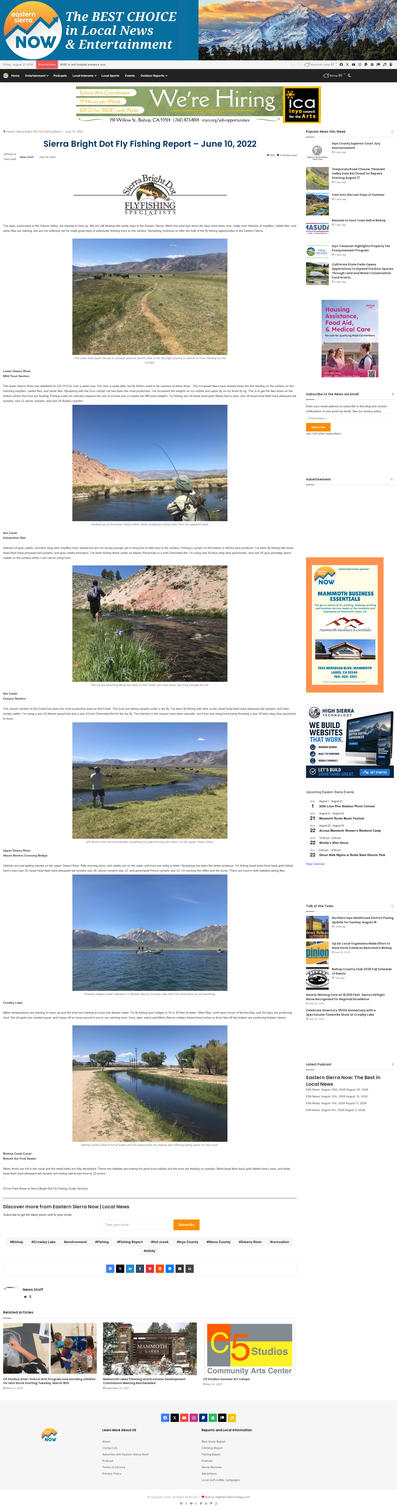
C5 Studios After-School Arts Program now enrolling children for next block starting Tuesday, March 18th (49, 1381)
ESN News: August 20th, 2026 (326, 1089)
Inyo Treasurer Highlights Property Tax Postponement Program (361, 248)
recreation (280, 1242)
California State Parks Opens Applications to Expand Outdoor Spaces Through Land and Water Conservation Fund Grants (362, 271)
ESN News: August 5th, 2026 (325, 1110)
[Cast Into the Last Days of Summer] (317, 204)
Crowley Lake (44, 1242)
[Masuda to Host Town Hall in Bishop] (317, 229)
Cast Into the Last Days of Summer (358, 195)
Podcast (107, 1460)
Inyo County (188, 1242)
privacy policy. (373, 411)
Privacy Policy (111, 1473)
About (106, 1441)
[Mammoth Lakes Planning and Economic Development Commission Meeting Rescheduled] (150, 1348)
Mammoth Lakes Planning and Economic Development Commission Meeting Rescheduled (144, 1381)
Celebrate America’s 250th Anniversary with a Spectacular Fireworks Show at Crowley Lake (341, 1012)
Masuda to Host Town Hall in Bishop (359, 220)
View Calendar (315, 864)
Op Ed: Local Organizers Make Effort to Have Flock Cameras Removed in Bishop (362, 945)
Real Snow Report (213, 1441)
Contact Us (109, 1448)
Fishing (103, 1242)
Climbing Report (212, 1448)
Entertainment (35, 75)
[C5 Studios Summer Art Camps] (250, 1348)
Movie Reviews (212, 1467)
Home (15, 75)
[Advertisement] (350, 518)
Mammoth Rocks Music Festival (341, 818)
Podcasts (60, 75)
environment (76, 1242)
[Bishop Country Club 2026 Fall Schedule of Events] (317, 978)
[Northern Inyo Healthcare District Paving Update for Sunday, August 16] (317, 927)
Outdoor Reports (152, 75)
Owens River (251, 1242)
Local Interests (83, 75)
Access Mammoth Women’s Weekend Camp (350, 830)
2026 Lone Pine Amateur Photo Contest (347, 806)
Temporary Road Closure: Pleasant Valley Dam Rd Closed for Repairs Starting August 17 (358, 173)
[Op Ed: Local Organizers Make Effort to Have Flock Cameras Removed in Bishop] (317, 952)
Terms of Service (113, 1467)
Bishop (17, 1242)
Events (130, 75)
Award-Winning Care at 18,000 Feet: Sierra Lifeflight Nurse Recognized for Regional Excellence (345, 997)
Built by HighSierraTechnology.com (227, 1497)
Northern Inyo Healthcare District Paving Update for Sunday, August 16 (362, 920)
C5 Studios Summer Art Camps (226, 1379)
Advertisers (209, 1473)
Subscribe (186, 1225)
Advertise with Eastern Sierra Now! (125, 1454)
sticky (150, 1251)
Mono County (220, 1242)
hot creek (161, 1242)
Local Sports (110, 75)
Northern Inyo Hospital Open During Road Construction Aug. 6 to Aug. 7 (107, 64)
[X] (30, 1296)
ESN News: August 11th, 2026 (325, 1103)
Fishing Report (131, 1242)
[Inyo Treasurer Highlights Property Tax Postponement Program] (317, 251)
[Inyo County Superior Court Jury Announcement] (317, 152)
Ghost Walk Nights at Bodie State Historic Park (352, 855)
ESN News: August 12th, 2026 (325, 1096)
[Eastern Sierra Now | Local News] (5, 75)
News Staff (26, 157)
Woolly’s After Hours (333, 843)
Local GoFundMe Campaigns (221, 1480)
